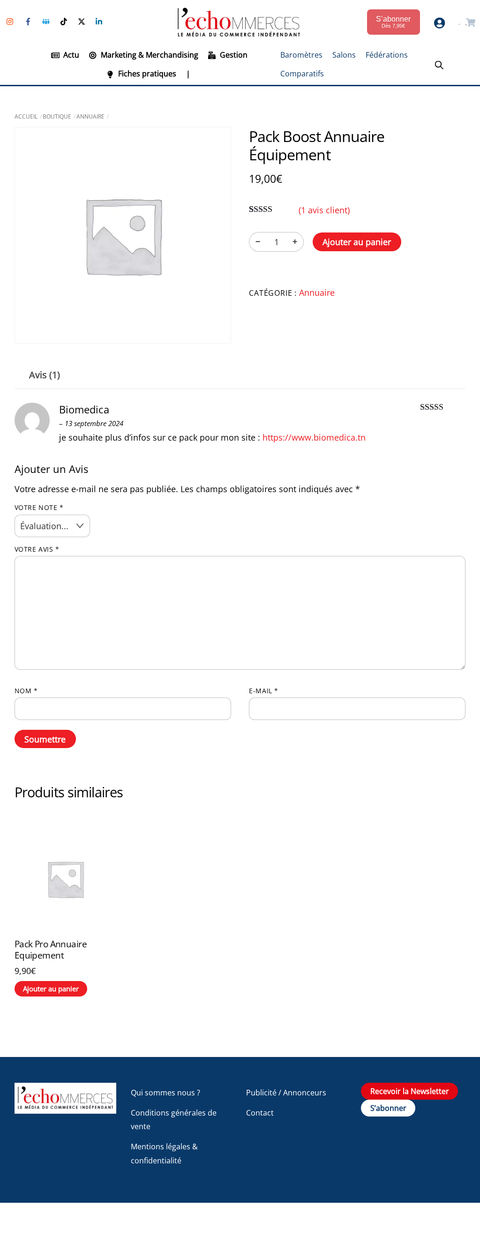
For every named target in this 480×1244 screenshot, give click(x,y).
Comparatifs (302, 73)
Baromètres (301, 55)
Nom (26, 690)
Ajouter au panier (356, 241)
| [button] (188, 73)
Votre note (39, 507)
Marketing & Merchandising (148, 55)
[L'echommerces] (66, 1109)
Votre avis (37, 549)
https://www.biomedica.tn (314, 437)
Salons (344, 55)
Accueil (26, 116)
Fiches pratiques (146, 73)
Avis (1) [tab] (44, 374)
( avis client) (324, 210)
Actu (70, 55)
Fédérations (387, 55)
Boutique (57, 116)
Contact (260, 1113)
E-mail (263, 690)
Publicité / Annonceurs (286, 1092)
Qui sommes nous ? (165, 1092)
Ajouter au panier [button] (51, 988)
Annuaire (90, 116)
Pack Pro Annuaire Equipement (51, 949)
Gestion (233, 55)
